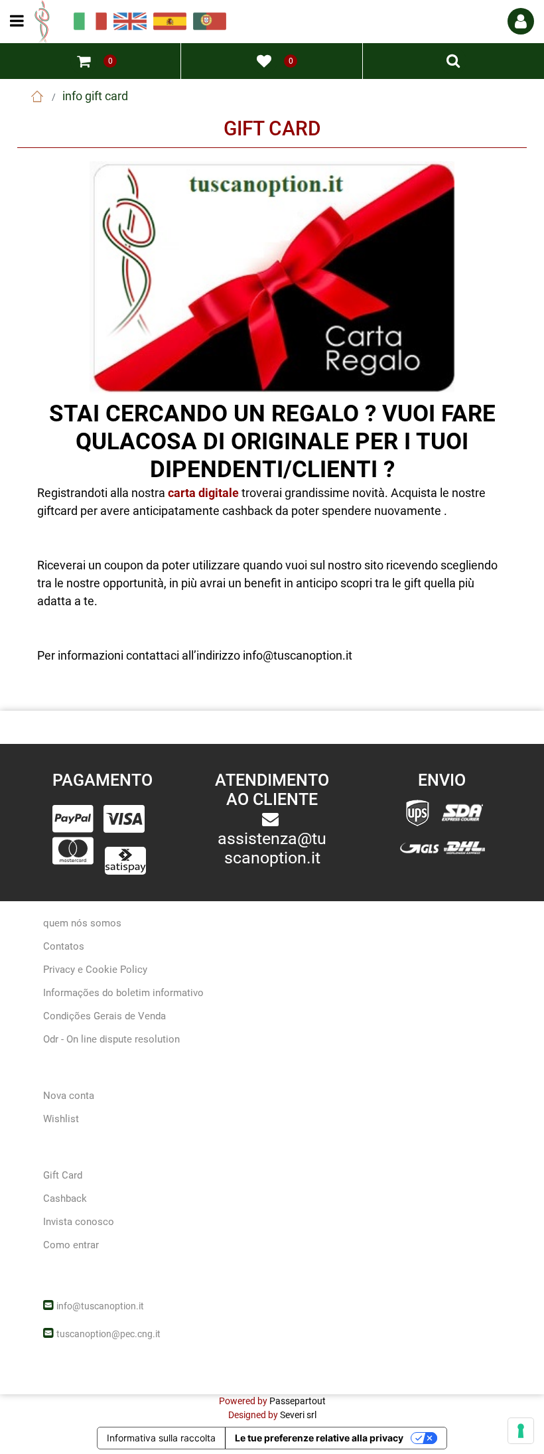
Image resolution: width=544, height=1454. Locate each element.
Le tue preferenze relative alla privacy (319, 1437)
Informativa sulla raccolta (161, 1437)
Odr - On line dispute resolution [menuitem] (111, 1039)
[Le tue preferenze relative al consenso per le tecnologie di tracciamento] (520, 1430)
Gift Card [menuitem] (62, 1175)
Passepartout (297, 1401)
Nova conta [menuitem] (68, 1096)
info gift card (95, 96)
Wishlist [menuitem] (61, 1119)
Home (37, 96)
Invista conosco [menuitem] (78, 1222)
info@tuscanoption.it (100, 1306)
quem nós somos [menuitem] (82, 923)
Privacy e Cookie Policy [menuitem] (95, 970)
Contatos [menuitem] (63, 946)
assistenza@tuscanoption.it (272, 848)
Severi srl (298, 1415)
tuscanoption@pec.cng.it (108, 1334)
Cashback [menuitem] (65, 1198)
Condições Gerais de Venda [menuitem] (104, 1016)
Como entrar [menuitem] (71, 1245)
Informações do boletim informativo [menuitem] (123, 993)
